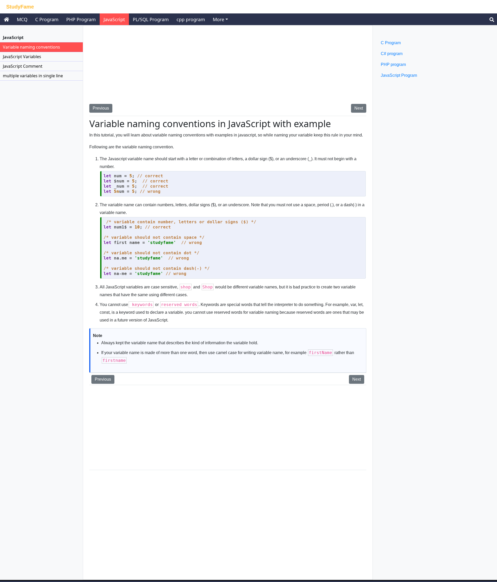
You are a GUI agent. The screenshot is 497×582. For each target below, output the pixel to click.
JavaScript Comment (22, 66)
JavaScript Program (399, 75)
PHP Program (81, 19)
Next (358, 108)
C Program (47, 19)
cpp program (191, 19)
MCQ (22, 19)
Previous (101, 108)
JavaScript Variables (22, 56)
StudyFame (20, 7)
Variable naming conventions (31, 47)
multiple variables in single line (33, 76)
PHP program (393, 64)
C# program (392, 53)
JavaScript (114, 19)
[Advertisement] (227, 68)
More (218, 19)
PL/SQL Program (151, 19)
